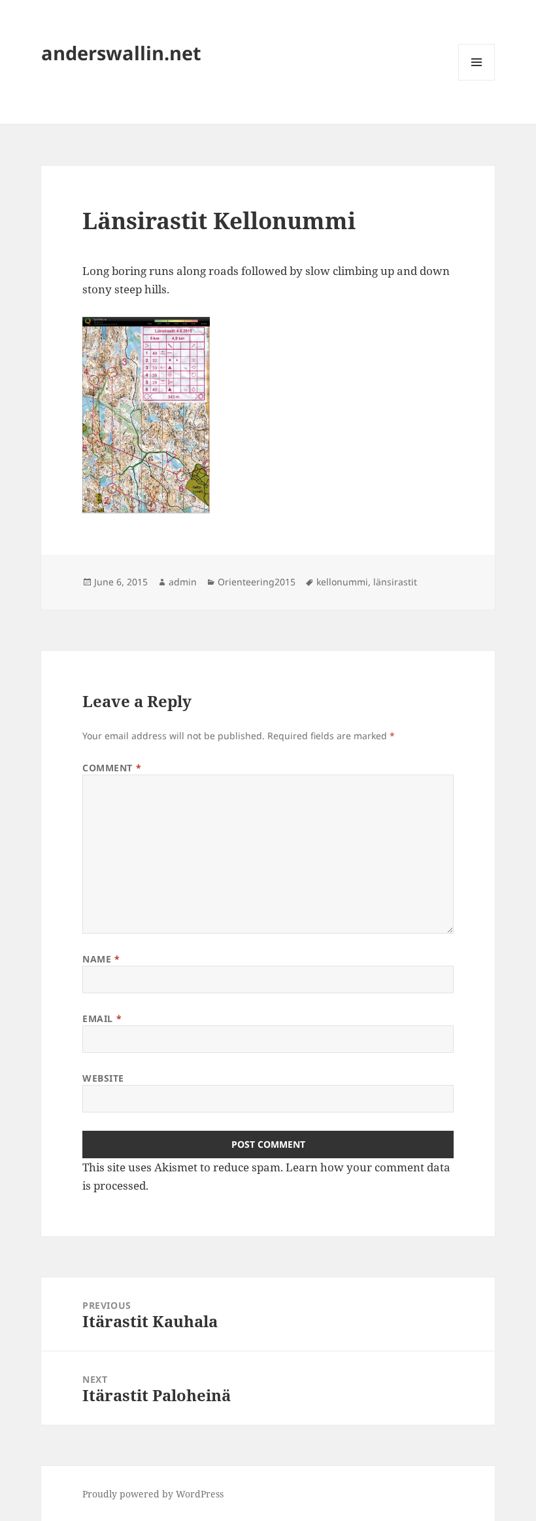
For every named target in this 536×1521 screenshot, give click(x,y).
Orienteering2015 (256, 582)
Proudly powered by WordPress (153, 1494)
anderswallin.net (121, 52)
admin (183, 582)
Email (102, 1018)
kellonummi (342, 582)
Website (103, 1078)
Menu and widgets (477, 80)
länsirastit (395, 582)
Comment (111, 767)
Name (101, 959)
